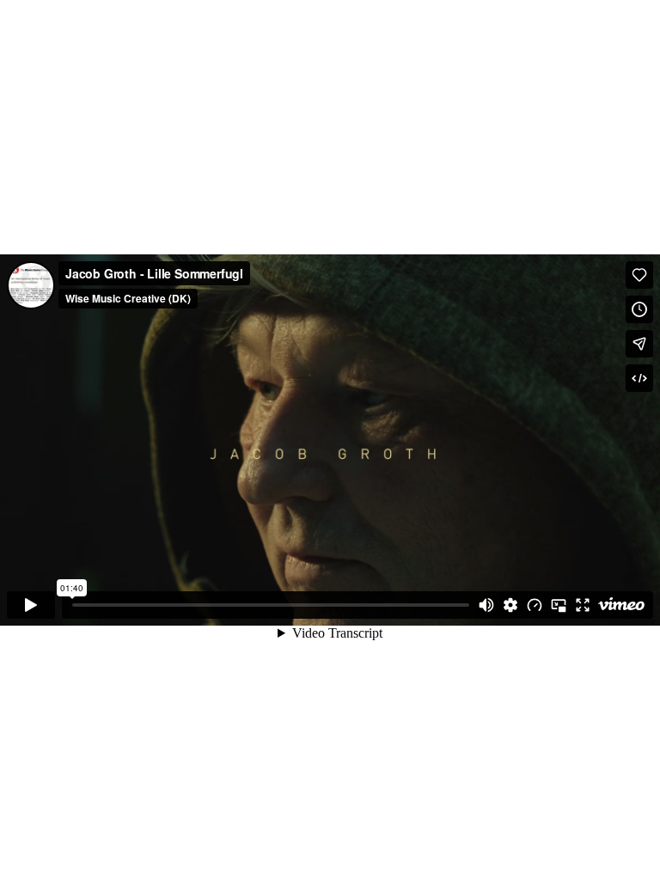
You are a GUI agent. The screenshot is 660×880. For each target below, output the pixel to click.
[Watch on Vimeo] (621, 605)
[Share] (639, 344)
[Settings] (510, 605)
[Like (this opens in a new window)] (639, 275)
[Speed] (534, 605)
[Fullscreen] (582, 605)
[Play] (31, 605)
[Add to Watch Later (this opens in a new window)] (639, 309)
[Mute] (486, 605)
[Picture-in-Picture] (558, 605)
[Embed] (639, 378)
